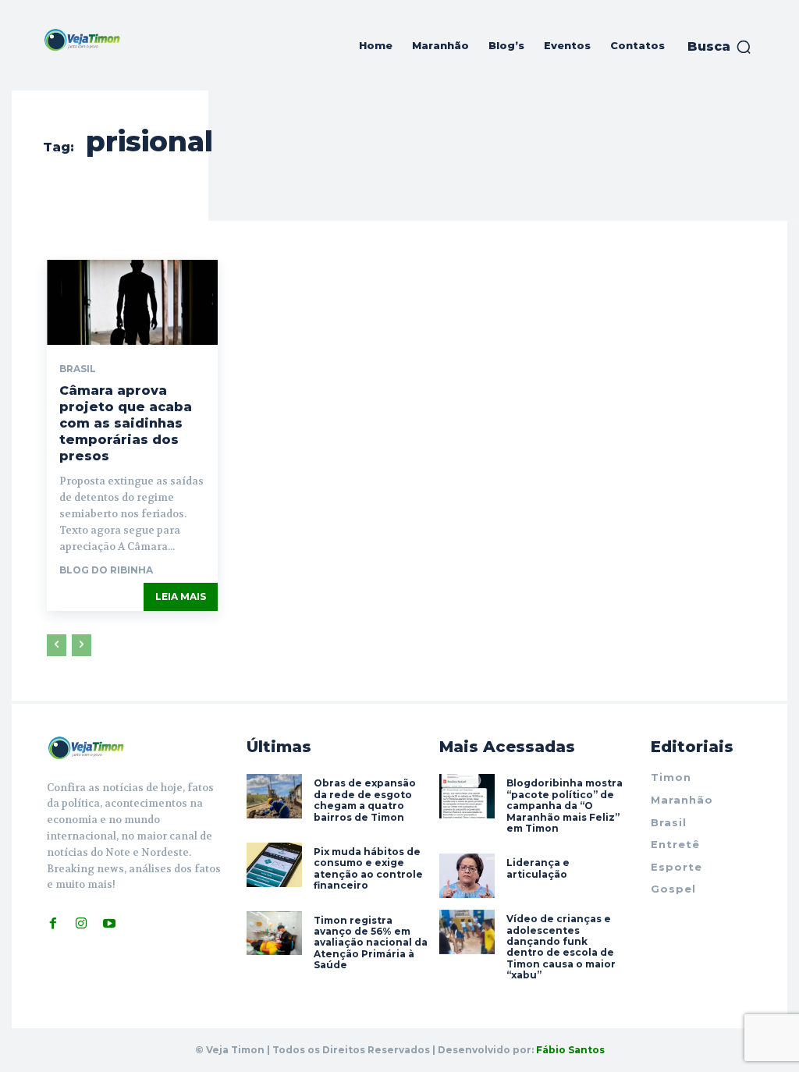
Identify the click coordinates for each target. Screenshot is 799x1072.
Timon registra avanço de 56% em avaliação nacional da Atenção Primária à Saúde (371, 942)
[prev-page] (56, 645)
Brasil (77, 369)
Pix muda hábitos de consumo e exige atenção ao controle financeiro (368, 868)
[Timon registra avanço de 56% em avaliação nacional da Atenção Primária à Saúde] (274, 933)
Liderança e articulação (538, 868)
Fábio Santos (570, 1050)
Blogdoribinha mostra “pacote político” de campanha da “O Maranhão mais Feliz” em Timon (564, 805)
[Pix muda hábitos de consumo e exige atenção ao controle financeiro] (274, 865)
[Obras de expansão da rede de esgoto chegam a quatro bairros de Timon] (274, 796)
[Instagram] (81, 923)
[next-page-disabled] (81, 645)
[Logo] (82, 39)
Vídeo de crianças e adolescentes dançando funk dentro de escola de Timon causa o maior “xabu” (561, 947)
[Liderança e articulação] (467, 876)
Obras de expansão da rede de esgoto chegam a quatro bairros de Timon (365, 799)
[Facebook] (53, 923)
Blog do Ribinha (106, 570)
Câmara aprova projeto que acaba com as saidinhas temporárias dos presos (125, 423)
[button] (719, 46)
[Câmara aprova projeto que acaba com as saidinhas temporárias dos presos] (132, 302)
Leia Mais (180, 596)
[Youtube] (109, 923)
